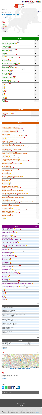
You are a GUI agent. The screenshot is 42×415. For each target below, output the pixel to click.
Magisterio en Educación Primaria (8, 77)
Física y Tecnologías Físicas (7, 162)
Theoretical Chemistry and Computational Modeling (11, 132)
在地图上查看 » (4, 378)
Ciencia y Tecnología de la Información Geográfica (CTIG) (12, 145)
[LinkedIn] (18, 388)
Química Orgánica (5, 279)
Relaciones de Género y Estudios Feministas (10, 280)
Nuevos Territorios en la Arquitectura (8, 270)
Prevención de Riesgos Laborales (8, 200)
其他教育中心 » (5, 31)
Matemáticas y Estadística (6, 266)
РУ (33, 2)
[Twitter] (15, 388)
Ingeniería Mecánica (5, 71)
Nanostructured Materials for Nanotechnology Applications (12, 130)
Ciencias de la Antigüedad (6, 235)
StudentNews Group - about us (21, 403)
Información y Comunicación (7, 252)
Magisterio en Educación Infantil (7, 76)
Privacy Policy (37, 411)
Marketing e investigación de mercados (9, 78)
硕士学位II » (4, 27)
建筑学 (3, 216)
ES (26, 2)
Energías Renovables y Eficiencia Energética (10, 157)
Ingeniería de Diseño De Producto (8, 174)
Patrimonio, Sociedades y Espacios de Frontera (10, 273)
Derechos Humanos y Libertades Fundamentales (11, 239)
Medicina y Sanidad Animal (7, 269)
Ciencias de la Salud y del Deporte (8, 236)
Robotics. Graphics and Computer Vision (9, 131)
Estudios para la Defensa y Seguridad (8, 49)
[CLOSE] (37, 412)
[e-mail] (9, 388)
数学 (2, 90)
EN (22, 2)
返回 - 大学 (6, 392)
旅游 (2, 93)
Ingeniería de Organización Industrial (8, 61)
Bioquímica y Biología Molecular (7, 228)
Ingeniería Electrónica (6, 258)
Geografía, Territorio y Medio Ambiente (8, 54)
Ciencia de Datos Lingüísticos (7, 144)
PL (31, 2)
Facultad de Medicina (5, 332)
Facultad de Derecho (5, 325)
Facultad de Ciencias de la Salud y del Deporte (10, 320)
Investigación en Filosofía (6, 189)
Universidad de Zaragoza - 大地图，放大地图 (20, 368)
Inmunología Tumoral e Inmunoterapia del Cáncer (10, 187)
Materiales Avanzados (6, 191)
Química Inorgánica (5, 277)
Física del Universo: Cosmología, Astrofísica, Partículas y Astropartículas (15, 160)
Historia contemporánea (6, 170)
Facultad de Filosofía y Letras (7, 331)
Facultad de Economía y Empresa (8, 327)
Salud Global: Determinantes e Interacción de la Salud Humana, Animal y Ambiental (17, 283)
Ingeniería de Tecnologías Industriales (8, 64)
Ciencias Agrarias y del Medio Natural (8, 232)
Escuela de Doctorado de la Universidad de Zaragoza (11, 308)
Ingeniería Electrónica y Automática (8, 67)
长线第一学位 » (5, 26)
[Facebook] (12, 388)
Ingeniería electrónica (5, 179)
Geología (3, 56)
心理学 (3, 292)
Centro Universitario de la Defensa (8, 307)
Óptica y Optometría (5, 80)
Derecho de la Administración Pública (8, 152)
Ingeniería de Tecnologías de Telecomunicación (10, 63)
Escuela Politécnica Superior (7, 311)
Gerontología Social (5, 164)
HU (28, 2)
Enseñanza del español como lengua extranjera (10, 159)
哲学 (2, 87)
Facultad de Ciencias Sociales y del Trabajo (9, 323)
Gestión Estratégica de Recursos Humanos (9, 169)
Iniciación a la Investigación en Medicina (9, 186)
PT (32, 2)
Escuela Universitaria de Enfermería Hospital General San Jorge (13, 314)
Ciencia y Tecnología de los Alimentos (8, 43)
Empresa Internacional (6, 46)
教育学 (3, 293)
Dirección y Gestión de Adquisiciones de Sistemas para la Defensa (14, 153)
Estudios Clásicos (5, 47)
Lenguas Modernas (5, 74)
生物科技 (3, 97)
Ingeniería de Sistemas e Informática (8, 256)
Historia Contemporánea (6, 248)
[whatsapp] (6, 388)
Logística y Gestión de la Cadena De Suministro (10, 265)
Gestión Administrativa (6, 166)
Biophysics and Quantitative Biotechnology (9, 127)
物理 (2, 95)
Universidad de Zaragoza (6, 342)
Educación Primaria (5, 44)
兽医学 (3, 114)
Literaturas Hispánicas (6, 263)
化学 (2, 84)
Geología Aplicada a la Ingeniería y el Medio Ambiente (11, 163)
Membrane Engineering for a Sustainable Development (11, 128)
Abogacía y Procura (5, 134)
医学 (2, 116)
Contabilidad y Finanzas (6, 150)
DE (25, 2)
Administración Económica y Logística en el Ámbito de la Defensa (13, 135)
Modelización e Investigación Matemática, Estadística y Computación (14, 193)
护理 (2, 88)
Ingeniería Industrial (5, 180)
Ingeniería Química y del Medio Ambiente (9, 260)
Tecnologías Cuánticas (6, 214)
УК (37, 2)
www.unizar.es (5, 17)
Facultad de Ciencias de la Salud (7, 319)
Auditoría (3, 138)
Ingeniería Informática (5, 70)
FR (27, 2)
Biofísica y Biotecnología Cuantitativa (8, 139)
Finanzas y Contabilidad (6, 51)
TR (36, 2)
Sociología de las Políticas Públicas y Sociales (10, 212)
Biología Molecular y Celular (7, 141)
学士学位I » (4, 24)
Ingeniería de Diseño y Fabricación (8, 255)
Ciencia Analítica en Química (7, 231)
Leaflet (29, 367)
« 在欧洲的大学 (4, 9)
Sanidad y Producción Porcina (7, 211)
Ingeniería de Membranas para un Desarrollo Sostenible (12, 176)
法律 (2, 94)
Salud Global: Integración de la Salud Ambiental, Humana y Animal (13, 209)
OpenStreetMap (33, 367)
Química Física (4, 276)
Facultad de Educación (6, 328)
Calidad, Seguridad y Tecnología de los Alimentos (10, 142)
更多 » (36, 226)
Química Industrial (5, 204)
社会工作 (3, 98)
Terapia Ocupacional (5, 83)
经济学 (3, 100)
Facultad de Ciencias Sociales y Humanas (9, 324)
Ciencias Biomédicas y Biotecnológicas (9, 233)
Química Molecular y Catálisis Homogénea (9, 205)
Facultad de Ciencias (5, 318)
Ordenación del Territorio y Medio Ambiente (9, 272)
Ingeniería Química (5, 73)
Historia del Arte (4, 59)
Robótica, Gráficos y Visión (6, 208)
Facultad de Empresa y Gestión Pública (9, 329)
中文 (40, 2)
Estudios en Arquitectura (6, 113)
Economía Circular (5, 156)
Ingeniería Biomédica (5, 60)
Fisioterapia (4, 53)
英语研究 (3, 101)
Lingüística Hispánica (6, 262)
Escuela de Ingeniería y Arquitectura (8, 310)
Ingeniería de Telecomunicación (7, 177)
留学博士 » (4, 28)
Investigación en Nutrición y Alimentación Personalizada (12, 190)
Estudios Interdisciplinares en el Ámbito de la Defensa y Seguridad (14, 245)
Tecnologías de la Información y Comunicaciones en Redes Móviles (14, 287)
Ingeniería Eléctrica (5, 66)
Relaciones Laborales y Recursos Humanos (10, 81)
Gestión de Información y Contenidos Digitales (10, 57)
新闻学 (3, 91)
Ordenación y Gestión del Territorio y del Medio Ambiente (12, 197)
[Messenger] (3, 388)
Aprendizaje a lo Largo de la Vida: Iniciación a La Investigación (13, 137)
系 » (2, 30)
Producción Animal (5, 275)
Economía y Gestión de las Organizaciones (10, 242)
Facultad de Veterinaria (6, 333)
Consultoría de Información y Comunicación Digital (11, 149)
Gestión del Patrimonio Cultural (7, 167)
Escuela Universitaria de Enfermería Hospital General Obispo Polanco (14, 312)
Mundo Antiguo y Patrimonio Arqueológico (9, 194)
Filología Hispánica (5, 50)
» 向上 (38, 35)
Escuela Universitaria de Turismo (8, 315)
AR (38, 2)
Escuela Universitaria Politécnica (7, 316)
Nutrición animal (4, 196)
